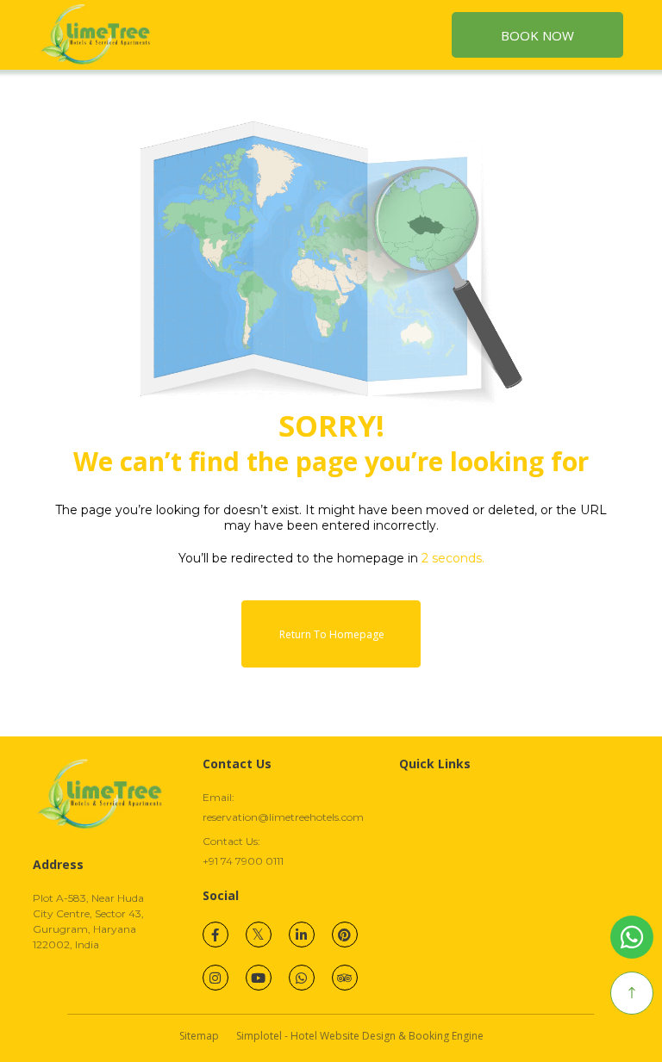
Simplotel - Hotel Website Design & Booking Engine (360, 1035)
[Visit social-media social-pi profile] (345, 934)
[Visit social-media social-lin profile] (302, 934)
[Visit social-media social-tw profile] (259, 934)
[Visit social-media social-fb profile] (215, 934)
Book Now (537, 35)
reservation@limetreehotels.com (283, 816)
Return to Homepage (331, 634)
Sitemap (199, 1035)
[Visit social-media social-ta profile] (345, 978)
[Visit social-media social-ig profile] (215, 978)
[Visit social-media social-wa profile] (302, 978)
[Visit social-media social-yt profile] (259, 978)
